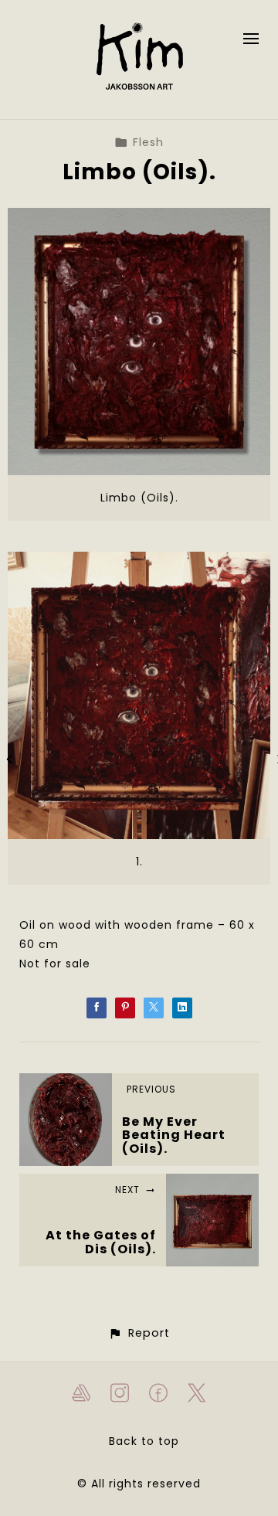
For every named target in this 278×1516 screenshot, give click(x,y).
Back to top (144, 1441)
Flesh (148, 142)
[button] (138, 1333)
